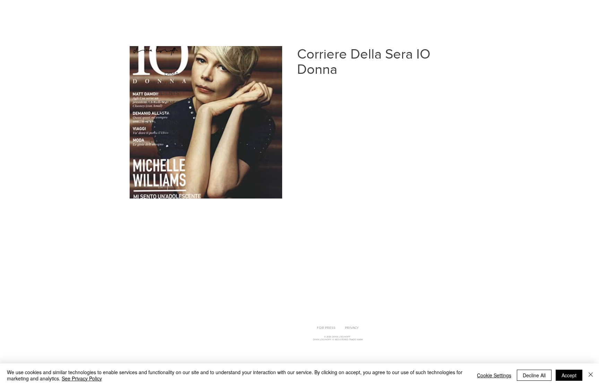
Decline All (534, 375)
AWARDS (167, 132)
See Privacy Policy (82, 378)
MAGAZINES (162, 102)
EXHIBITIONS (161, 122)
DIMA (171, 73)
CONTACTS (164, 141)
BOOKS (169, 112)
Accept (569, 375)
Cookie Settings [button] (494, 375)
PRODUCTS (163, 83)
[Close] (591, 375)
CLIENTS (167, 93)
